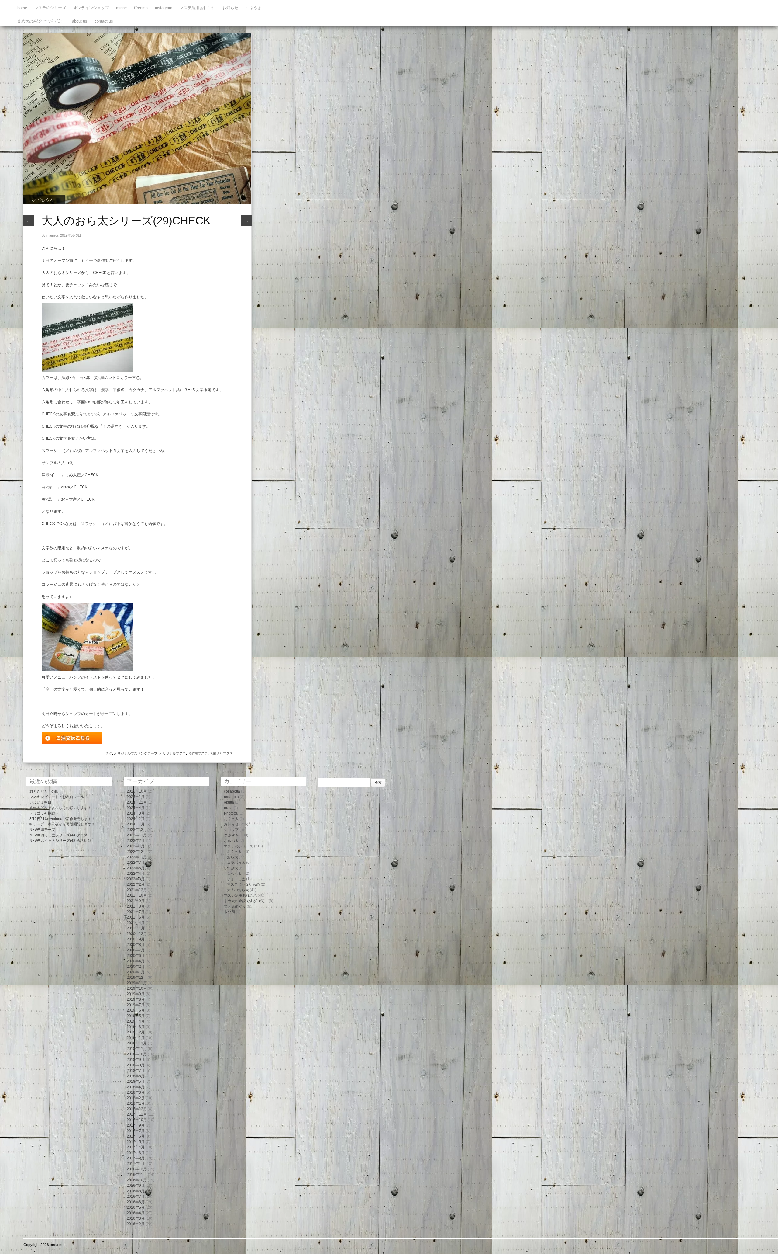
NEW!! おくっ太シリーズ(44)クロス (58, 835)
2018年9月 (136, 1060)
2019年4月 (136, 1021)
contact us (104, 21)
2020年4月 (136, 961)
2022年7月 (136, 862)
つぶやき (253, 7)
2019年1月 (136, 1038)
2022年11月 (137, 857)
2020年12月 (137, 934)
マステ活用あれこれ (197, 7)
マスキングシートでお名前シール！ (58, 797)
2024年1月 (136, 824)
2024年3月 (136, 813)
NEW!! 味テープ (42, 830)
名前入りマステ (221, 753)
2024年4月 (136, 808)
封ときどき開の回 (44, 791)
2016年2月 (136, 1224)
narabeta (231, 797)
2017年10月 (137, 1120)
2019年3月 (136, 1027)
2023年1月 (136, 846)
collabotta (232, 791)
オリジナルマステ (172, 753)
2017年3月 (136, 1153)
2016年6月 (136, 1202)
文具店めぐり (235, 906)
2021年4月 (136, 923)
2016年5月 (136, 1207)
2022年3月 (136, 879)
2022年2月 (136, 884)
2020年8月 (136, 945)
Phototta (231, 813)
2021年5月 (136, 917)
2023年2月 (136, 841)
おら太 (232, 857)
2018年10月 (137, 1054)
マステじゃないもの (243, 884)
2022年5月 (136, 868)
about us (79, 21)
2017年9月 (136, 1125)
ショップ (231, 830)
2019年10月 (137, 988)
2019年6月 (136, 1010)
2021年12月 (137, 890)
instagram (163, 7)
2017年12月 (137, 1109)
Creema (141, 7)
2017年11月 (137, 1114)
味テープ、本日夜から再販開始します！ (62, 824)
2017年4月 (136, 1147)
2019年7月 (136, 1005)
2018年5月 (136, 1081)
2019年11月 (137, 983)
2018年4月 (136, 1087)
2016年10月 (137, 1180)
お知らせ (230, 7)
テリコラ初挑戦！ (44, 813)
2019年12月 (137, 977)
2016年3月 (136, 1218)
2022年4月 (136, 873)
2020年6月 (136, 956)
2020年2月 (136, 966)
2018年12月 (137, 1043)
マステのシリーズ (50, 7)
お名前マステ (198, 753)
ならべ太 (231, 841)
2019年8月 (136, 999)
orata (228, 808)
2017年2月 (136, 1158)
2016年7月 (136, 1196)
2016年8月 (136, 1191)
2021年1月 (136, 928)
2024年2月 (136, 819)
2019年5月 (136, 1016)
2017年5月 (136, 1142)
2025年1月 (136, 797)
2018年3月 (136, 1092)
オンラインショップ (91, 7)
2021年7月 (136, 912)
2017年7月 (136, 1131)
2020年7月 (136, 950)
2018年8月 (136, 1065)
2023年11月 (137, 835)
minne (121, 7)
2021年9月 (136, 901)
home (22, 7)
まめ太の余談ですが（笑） (41, 21)
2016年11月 (137, 1174)
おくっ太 (231, 819)
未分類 (229, 912)
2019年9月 (136, 994)
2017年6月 (136, 1136)
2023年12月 (137, 830)
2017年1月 (136, 1164)
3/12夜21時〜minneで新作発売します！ (62, 819)
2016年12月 (137, 1169)
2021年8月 (136, 906)
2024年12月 (137, 802)
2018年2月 (136, 1098)
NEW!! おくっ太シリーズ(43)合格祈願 (60, 841)
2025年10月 (137, 791)
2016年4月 (136, 1213)
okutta (229, 802)
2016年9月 (136, 1185)
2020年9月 (136, 939)
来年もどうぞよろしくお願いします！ (60, 808)
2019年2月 (136, 1032)
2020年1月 (136, 972)
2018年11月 (137, 1049)
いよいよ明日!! (41, 802)
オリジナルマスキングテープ (135, 753)
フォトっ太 (236, 879)
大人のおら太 (41, 199)
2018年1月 (136, 1103)
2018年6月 (136, 1076)
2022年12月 (137, 851)
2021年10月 (137, 895)
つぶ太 (232, 868)
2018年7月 (136, 1070)
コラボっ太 (236, 862)
